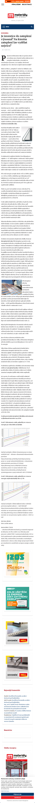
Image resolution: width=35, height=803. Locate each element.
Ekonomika (4, 33)
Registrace (27, 4)
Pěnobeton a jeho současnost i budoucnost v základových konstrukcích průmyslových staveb (16, 707)
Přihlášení (16, 4)
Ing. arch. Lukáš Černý (11, 704)
